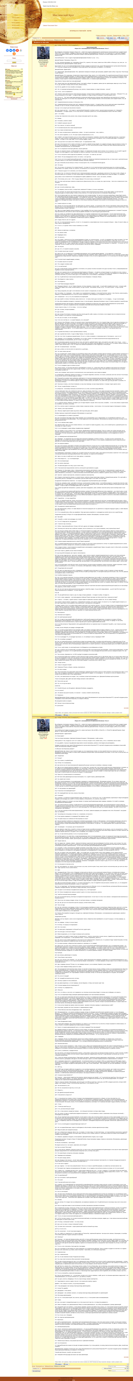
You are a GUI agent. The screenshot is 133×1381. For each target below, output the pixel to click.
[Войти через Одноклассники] (14, 53)
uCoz (73, 1380)
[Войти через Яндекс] (17, 50)
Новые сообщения (101, 35)
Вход (56, 25)
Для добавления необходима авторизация (14, 98)
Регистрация (51, 25)
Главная (45, 25)
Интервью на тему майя (59, 1366)
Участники (109, 35)
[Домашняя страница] (66, 715)
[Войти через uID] (7, 50)
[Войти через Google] (20, 50)
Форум (33, 1366)
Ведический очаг (40, 1366)
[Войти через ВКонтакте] (10, 50)
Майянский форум (49, 1366)
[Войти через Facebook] (14, 50)
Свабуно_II (43, 45)
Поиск (123, 35)
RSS (57, 6)
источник (126, 707)
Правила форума (117, 35)
